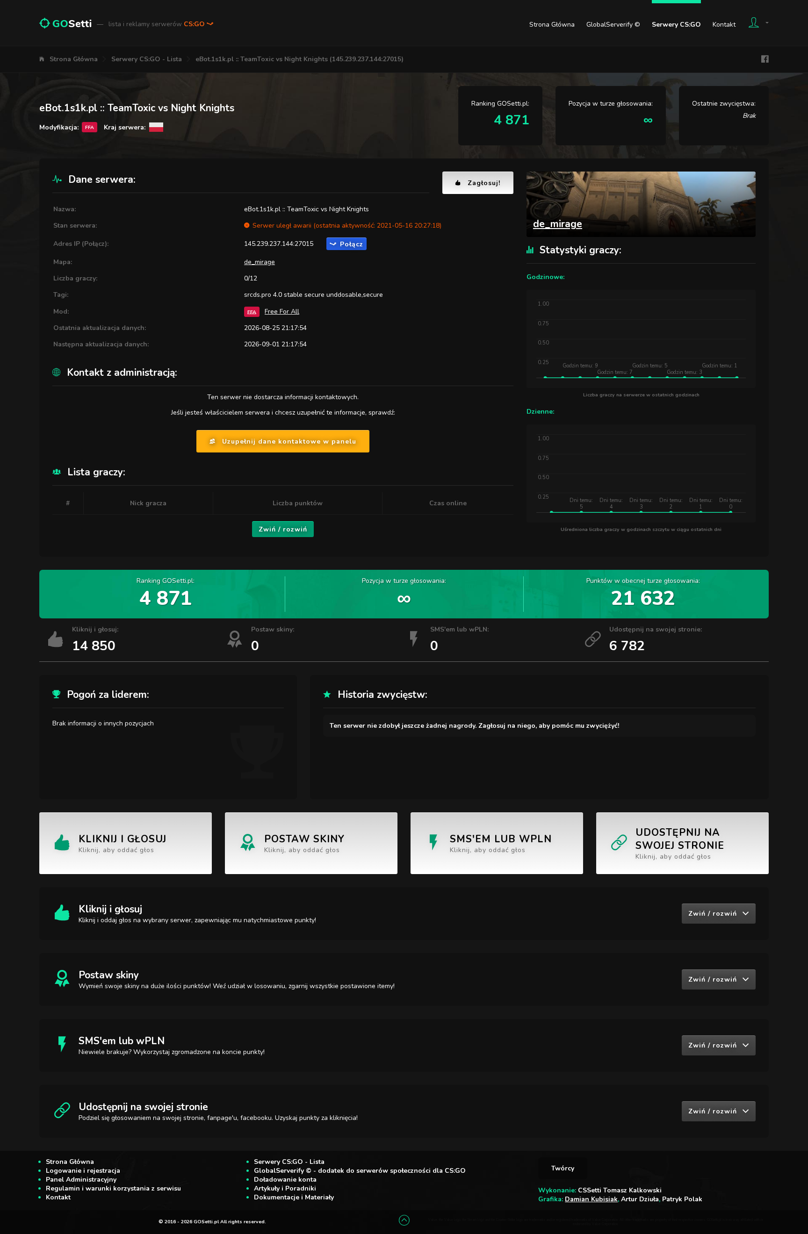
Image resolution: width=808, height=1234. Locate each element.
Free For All (282, 311)
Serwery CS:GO (676, 24)
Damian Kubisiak (591, 1199)
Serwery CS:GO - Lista (146, 59)
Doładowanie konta (285, 1179)
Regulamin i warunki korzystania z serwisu (113, 1188)
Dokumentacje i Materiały (294, 1197)
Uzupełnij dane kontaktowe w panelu (289, 441)
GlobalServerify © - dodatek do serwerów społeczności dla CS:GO (360, 1170)
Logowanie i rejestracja (83, 1170)
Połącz (351, 244)
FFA (251, 311)
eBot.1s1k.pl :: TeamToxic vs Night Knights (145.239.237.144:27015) (299, 59)
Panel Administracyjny (81, 1179)
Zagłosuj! (484, 183)
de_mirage (259, 262)
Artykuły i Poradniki (285, 1188)
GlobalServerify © (613, 24)
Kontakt (724, 24)
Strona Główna (552, 24)
